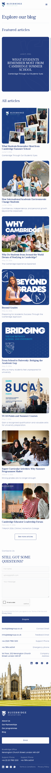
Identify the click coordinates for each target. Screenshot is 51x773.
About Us (6, 721)
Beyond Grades (10, 307)
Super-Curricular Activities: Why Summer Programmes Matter (23, 470)
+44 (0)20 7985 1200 (10, 641)
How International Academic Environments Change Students (24, 200)
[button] (46, 4)
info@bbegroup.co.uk (11, 635)
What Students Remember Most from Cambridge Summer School (20, 147)
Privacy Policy (7, 613)
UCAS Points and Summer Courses (19, 416)
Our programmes (9, 728)
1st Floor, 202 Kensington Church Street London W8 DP (16, 655)
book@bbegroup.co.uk (12, 629)
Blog (4, 732)
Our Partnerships (9, 725)
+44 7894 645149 (8, 647)
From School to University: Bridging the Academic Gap (22, 361)
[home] (12, 5)
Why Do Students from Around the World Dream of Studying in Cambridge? (23, 256)
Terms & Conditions (27, 767)
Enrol (25, 740)
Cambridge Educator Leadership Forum (22, 522)
